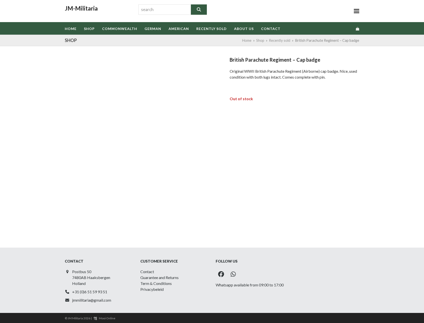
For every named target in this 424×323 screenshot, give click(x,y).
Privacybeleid (152, 289)
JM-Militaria (81, 8)
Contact (147, 271)
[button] (356, 11)
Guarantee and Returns (159, 277)
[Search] (199, 9)
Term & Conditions (156, 283)
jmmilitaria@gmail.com (91, 300)
